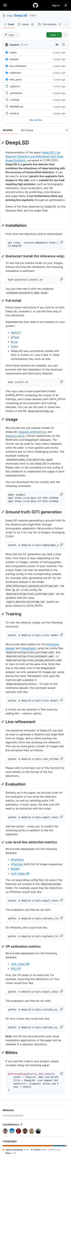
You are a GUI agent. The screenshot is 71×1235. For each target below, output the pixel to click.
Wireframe (17, 859)
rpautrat (14, 44)
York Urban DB (20, 873)
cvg (9, 15)
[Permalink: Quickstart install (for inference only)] (3, 256)
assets (13, 52)
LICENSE (14, 99)
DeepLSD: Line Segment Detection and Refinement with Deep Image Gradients (34, 156)
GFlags (15, 337)
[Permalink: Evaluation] (3, 784)
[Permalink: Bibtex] (3, 1052)
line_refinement (18, 66)
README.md (16, 106)
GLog (14, 341)
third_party (16, 79)
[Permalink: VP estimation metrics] (3, 946)
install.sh (14, 113)
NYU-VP (16, 968)
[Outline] (67, 130)
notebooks (15, 72)
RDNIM (15, 868)
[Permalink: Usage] (3, 419)
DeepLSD (20, 15)
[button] (62, 242)
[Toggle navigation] (5, 5)
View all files (35, 120)
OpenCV (16, 332)
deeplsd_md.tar (15, 435)
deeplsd (14, 59)
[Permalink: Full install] (3, 300)
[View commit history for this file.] (63, 44)
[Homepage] (35, 5)
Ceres (14, 346)
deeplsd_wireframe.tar (33, 431)
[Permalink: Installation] (3, 225)
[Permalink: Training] (3, 614)
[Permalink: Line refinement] (3, 722)
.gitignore (15, 86)
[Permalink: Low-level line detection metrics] (3, 842)
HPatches (17, 864)
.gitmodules (16, 93)
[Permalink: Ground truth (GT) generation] (3, 512)
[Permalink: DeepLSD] (3, 142)
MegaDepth (28, 648)
